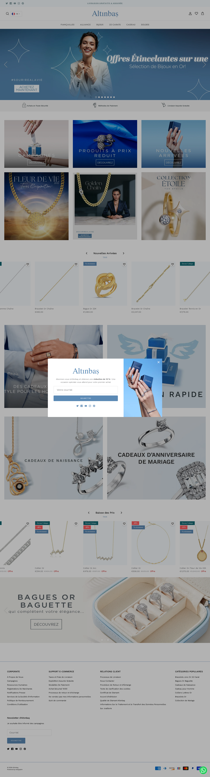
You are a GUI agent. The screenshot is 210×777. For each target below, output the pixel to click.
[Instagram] (90, 406)
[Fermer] (158, 362)
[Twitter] (77, 406)
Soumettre (85, 398)
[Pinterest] (94, 406)
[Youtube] (86, 406)
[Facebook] (82, 406)
